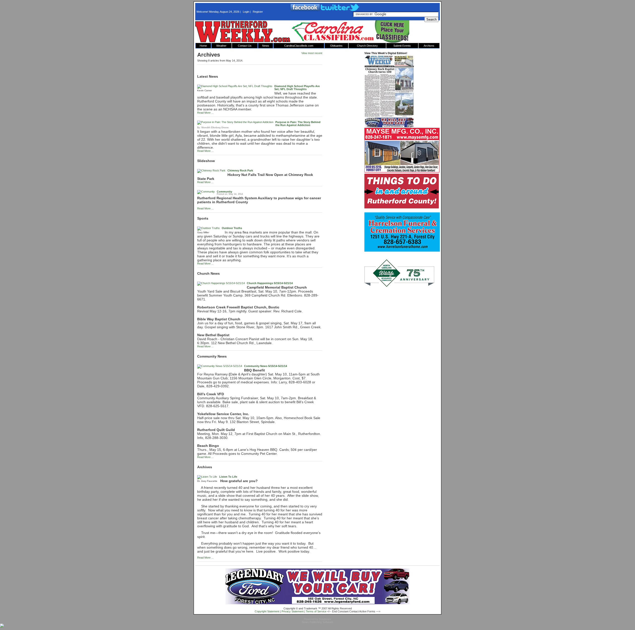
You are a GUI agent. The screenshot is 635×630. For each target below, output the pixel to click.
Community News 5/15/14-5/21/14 (265, 366)
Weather (221, 45)
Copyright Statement (267, 611)
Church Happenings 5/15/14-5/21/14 (270, 283)
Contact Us (245, 45)
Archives (429, 45)
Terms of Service (316, 611)
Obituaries (336, 45)
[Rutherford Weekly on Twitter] (340, 9)
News (265, 45)
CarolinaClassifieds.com (298, 45)
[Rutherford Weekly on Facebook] (305, 9)
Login (246, 11)
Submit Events (402, 45)
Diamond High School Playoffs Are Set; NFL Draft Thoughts (297, 88)
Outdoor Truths (232, 228)
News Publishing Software (317, 622)
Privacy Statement (293, 611)
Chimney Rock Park (240, 170)
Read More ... (205, 112)
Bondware (325, 619)
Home (203, 45)
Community (224, 191)
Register (258, 11)
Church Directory (367, 45)
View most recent (311, 53)
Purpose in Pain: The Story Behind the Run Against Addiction (297, 124)
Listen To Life (228, 476)
